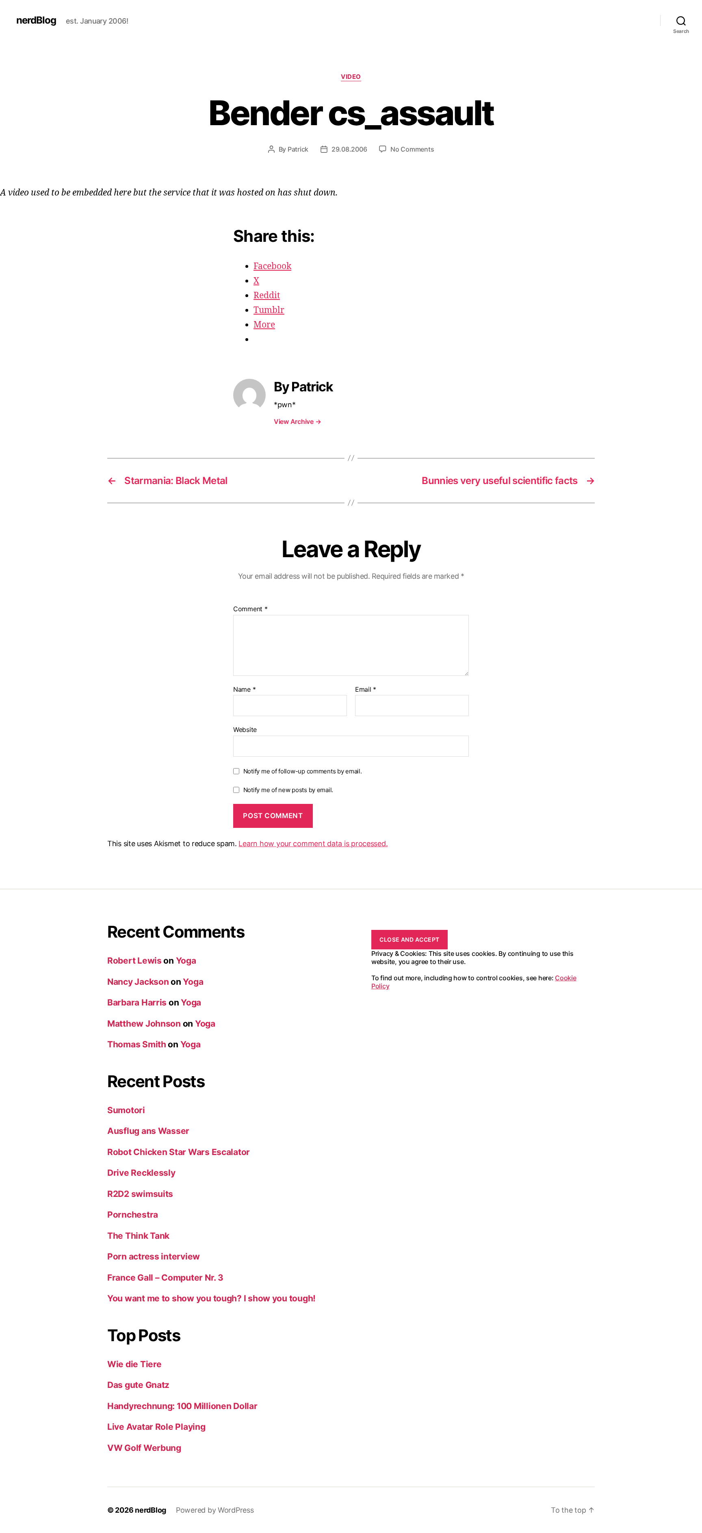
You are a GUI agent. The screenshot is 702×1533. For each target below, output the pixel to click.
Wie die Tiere (134, 1364)
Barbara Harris (137, 1002)
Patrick (298, 149)
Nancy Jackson (138, 982)
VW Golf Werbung (144, 1448)
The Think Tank (138, 1236)
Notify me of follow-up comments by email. (302, 771)
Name (244, 689)
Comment (250, 609)
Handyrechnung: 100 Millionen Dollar (182, 1406)
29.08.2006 (349, 149)
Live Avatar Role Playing (156, 1427)
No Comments (412, 149)
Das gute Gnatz (138, 1385)
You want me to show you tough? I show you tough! (211, 1298)
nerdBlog (36, 20)
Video (351, 76)
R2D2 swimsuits (140, 1194)
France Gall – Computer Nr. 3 (165, 1277)
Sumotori (126, 1110)
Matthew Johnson (144, 1023)
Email (365, 689)
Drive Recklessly (141, 1173)
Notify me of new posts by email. (288, 790)
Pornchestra (132, 1214)
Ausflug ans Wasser (148, 1131)
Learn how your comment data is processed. (313, 843)
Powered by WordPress (215, 1510)
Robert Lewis (134, 960)
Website (245, 729)
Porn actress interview (153, 1256)
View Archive (297, 421)
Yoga (186, 960)
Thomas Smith (136, 1044)
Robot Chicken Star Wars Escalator (178, 1152)
